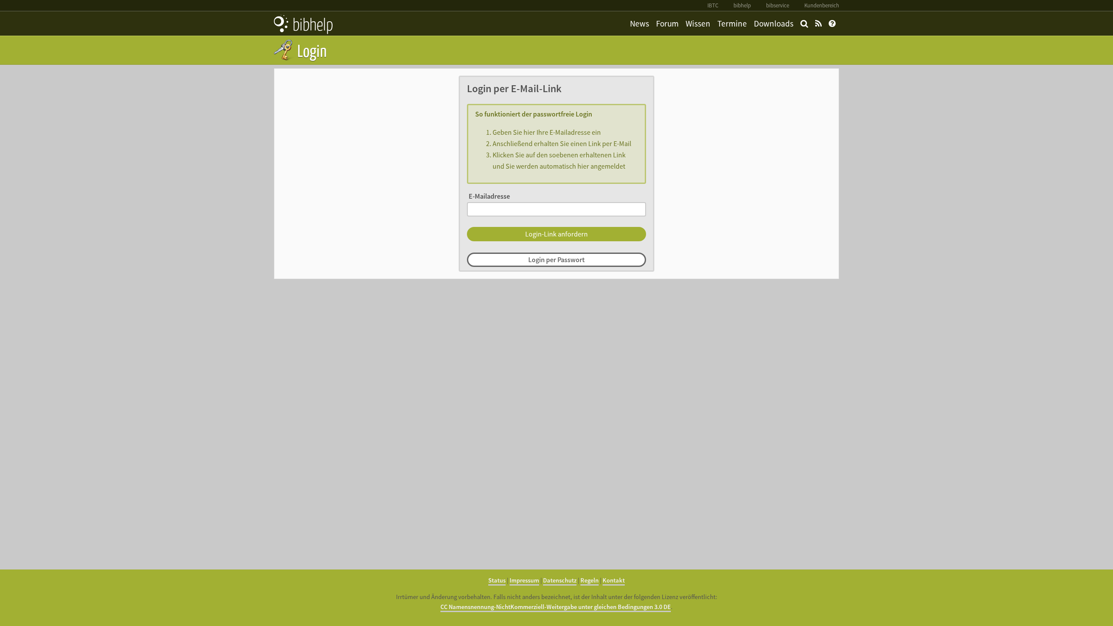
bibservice (777, 5)
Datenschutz (559, 580)
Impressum (524, 580)
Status (497, 580)
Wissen (698, 23)
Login (311, 50)
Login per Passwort (556, 259)
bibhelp (742, 5)
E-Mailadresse (489, 196)
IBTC (712, 5)
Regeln (589, 580)
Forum (667, 23)
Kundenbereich (821, 5)
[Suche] (804, 23)
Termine (732, 23)
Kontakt (614, 580)
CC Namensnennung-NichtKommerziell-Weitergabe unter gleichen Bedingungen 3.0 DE (555, 607)
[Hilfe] (832, 23)
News (639, 23)
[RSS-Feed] (818, 23)
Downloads (773, 23)
